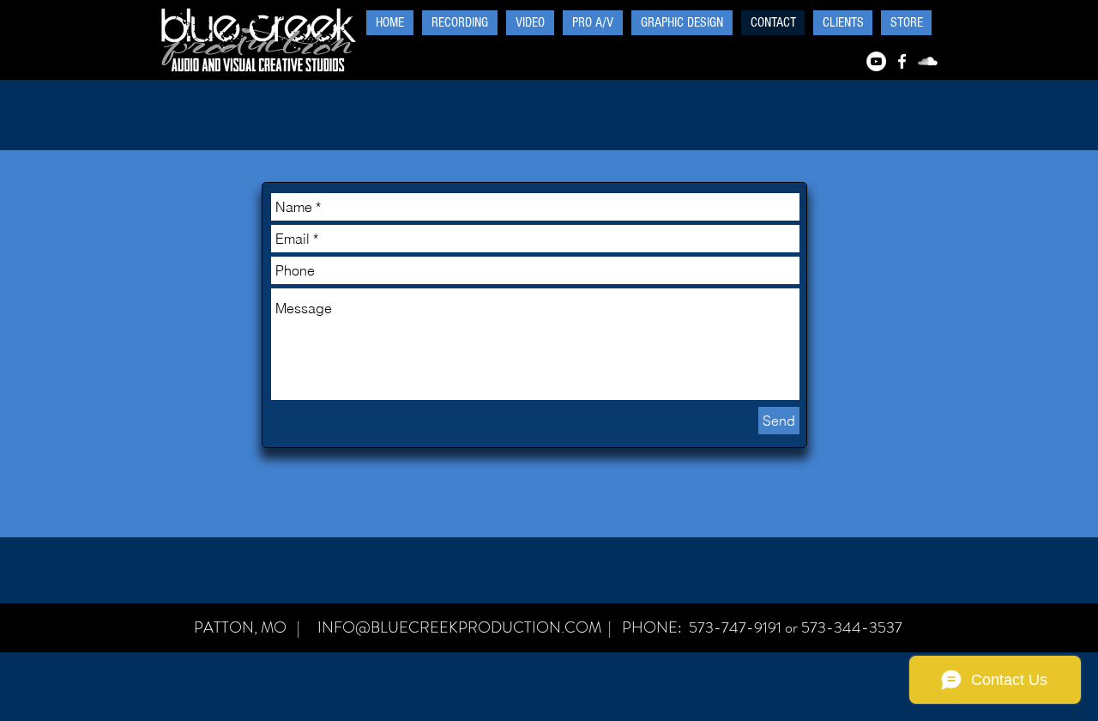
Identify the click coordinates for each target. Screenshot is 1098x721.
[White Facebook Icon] (902, 61)
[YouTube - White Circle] (876, 61)
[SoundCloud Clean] (928, 61)
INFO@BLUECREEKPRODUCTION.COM (459, 627)
